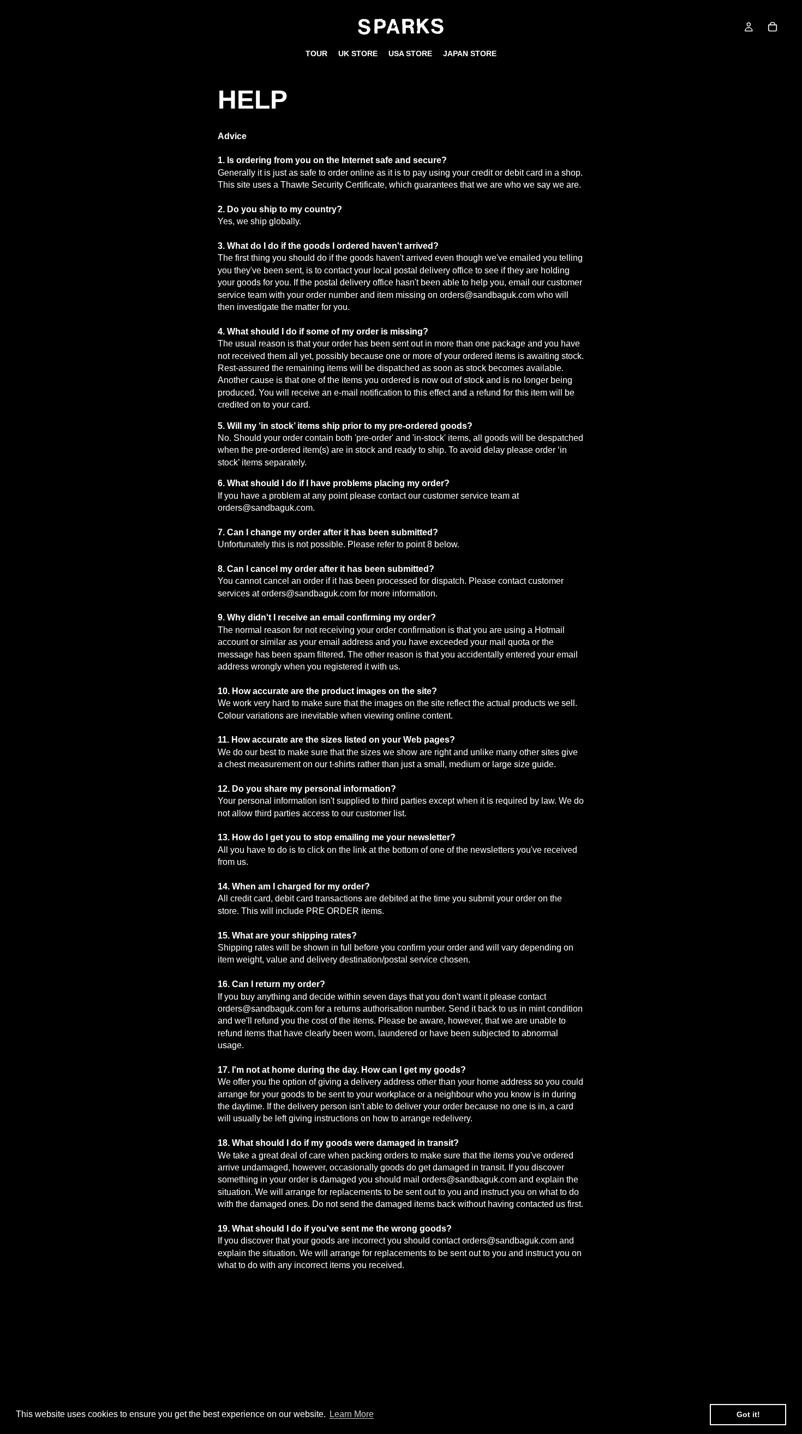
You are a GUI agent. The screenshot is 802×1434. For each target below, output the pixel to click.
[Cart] (773, 27)
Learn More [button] (352, 1414)
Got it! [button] (748, 1414)
